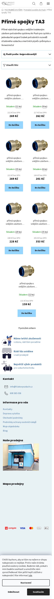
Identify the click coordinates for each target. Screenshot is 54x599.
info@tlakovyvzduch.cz (21, 386)
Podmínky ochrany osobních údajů (19, 422)
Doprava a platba (11, 413)
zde (30, 575)
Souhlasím (38, 592)
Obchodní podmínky (13, 417)
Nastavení (26, 582)
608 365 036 (15, 393)
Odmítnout (13, 592)
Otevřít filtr (12, 65)
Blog (5, 430)
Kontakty (7, 409)
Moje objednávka (11, 426)
